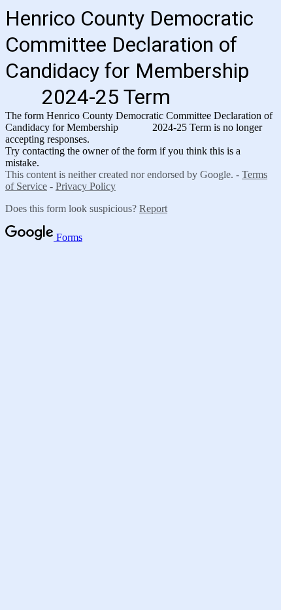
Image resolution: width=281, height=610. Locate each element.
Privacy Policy (86, 186)
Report (153, 208)
